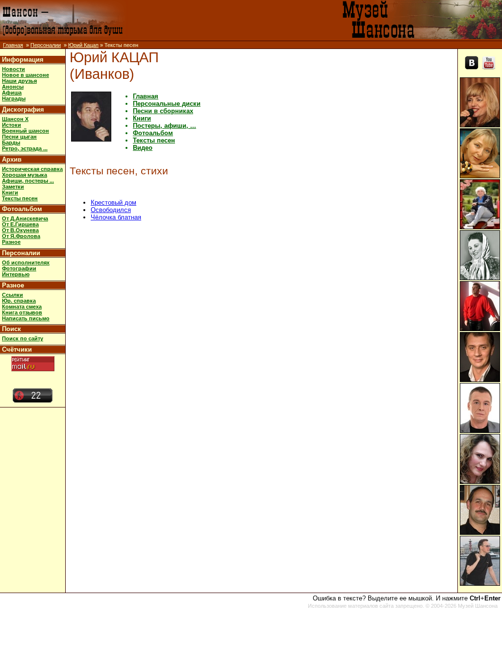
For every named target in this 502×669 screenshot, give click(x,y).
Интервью (15, 274)
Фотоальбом (22, 209)
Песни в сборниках (163, 111)
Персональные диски (167, 103)
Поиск (11, 329)
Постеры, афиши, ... (164, 125)
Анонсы (13, 87)
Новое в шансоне (25, 75)
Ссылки (12, 295)
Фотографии (19, 268)
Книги (10, 192)
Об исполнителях (26, 262)
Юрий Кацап (83, 45)
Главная (13, 45)
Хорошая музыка (24, 175)
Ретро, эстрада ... (25, 148)
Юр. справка (19, 301)
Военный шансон (25, 131)
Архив (12, 159)
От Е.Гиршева (20, 224)
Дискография (23, 109)
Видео (142, 147)
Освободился (111, 210)
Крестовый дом (113, 202)
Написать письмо (26, 318)
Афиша (12, 93)
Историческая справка (32, 169)
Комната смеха (22, 307)
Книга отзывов (22, 312)
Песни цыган (19, 137)
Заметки (13, 187)
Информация (23, 59)
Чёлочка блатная (116, 217)
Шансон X (15, 119)
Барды (11, 142)
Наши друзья (19, 81)
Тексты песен (20, 198)
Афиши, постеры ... (28, 181)
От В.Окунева (20, 230)
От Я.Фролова (21, 236)
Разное (11, 242)
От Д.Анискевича (25, 218)
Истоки (11, 125)
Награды (13, 98)
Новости (13, 69)
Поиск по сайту (22, 338)
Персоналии (45, 45)
